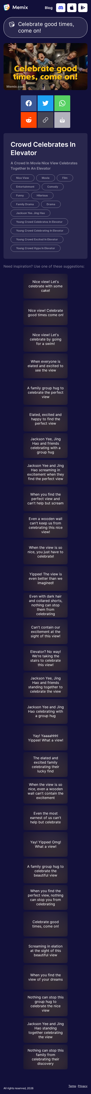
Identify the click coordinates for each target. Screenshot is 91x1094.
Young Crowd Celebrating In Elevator (39, 230)
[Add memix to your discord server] (60, 7)
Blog (49, 7)
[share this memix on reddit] (29, 120)
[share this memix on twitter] (45, 103)
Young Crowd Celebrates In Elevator (39, 221)
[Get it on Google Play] (82, 7)
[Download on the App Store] (71, 7)
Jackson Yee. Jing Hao (30, 213)
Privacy (82, 1086)
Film (65, 177)
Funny (20, 195)
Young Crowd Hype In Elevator (35, 248)
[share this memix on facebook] (29, 103)
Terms (72, 1086)
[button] (45, 120)
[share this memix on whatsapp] (62, 103)
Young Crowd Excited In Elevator (37, 239)
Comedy (52, 186)
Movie (45, 177)
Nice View (22, 177)
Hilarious (42, 195)
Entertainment (25, 186)
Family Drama (25, 204)
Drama (51, 204)
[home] (16, 7)
